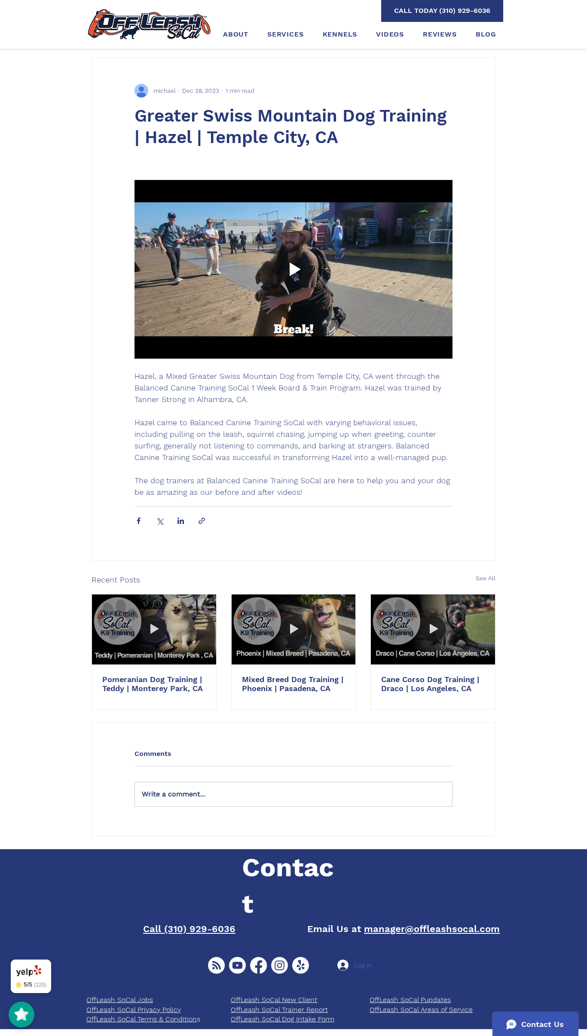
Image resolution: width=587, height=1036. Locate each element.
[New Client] (216, 965)
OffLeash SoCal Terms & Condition (141, 1019)
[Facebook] (258, 965)
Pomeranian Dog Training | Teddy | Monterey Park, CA (152, 684)
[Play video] (293, 269)
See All (485, 578)
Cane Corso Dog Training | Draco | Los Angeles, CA (430, 684)
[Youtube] (237, 965)
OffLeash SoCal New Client (274, 1000)
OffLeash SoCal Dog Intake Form (282, 1019)
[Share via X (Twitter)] (160, 521)
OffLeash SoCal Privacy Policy (133, 1010)
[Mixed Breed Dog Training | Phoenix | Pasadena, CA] (294, 629)
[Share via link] (202, 521)
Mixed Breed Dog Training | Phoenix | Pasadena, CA (292, 684)
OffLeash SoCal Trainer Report (279, 1010)
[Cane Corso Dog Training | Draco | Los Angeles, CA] (433, 629)
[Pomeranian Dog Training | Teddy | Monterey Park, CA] (154, 629)
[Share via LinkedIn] (181, 521)
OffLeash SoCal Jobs (119, 1000)
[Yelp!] (300, 965)
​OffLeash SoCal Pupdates (410, 1000)
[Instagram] (279, 965)
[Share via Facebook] (139, 521)
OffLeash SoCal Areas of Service (421, 1010)
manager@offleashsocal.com (432, 928)
